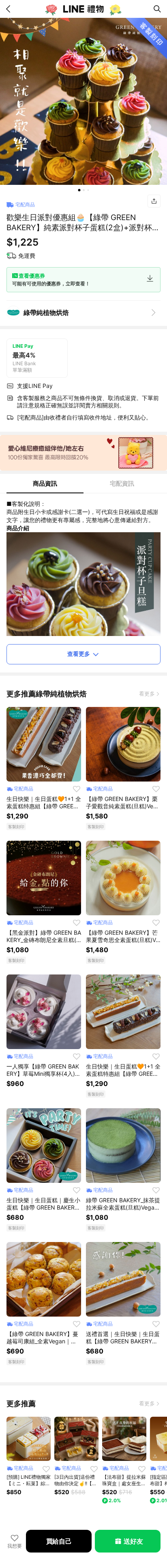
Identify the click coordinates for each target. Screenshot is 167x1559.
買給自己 (59, 1541)
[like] (76, 788)
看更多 (147, 693)
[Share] (154, 201)
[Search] (157, 9)
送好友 (133, 1541)
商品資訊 (45, 483)
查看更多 (78, 653)
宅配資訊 (122, 483)
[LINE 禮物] (83, 9)
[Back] (10, 9)
